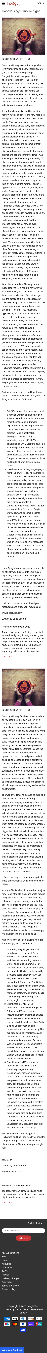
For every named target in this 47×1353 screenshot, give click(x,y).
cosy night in (23, 1194)
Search (5, 1256)
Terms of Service (10, 1285)
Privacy (5, 1274)
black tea (15, 632)
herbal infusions (14, 638)
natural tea (25, 645)
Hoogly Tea (32, 1306)
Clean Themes (22, 1309)
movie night (13, 645)
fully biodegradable (27, 635)
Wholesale (7, 1267)
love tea (28, 641)
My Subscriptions (10, 1253)
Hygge (19, 641)
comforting (26, 632)
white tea (18, 651)
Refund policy (9, 1289)
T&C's (5, 1271)
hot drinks (39, 638)
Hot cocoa (28, 638)
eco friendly (10, 635)
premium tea (22, 648)
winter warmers (31, 651)
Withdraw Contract (12, 1350)
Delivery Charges (10, 1278)
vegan (33, 648)
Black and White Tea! (16, 58)
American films (17, 1191)
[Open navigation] (4, 3)
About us (6, 1264)
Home (5, 1260)
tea (23, 1197)
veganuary (7, 651)
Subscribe (7, 1282)
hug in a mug (8, 641)
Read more (7, 656)
